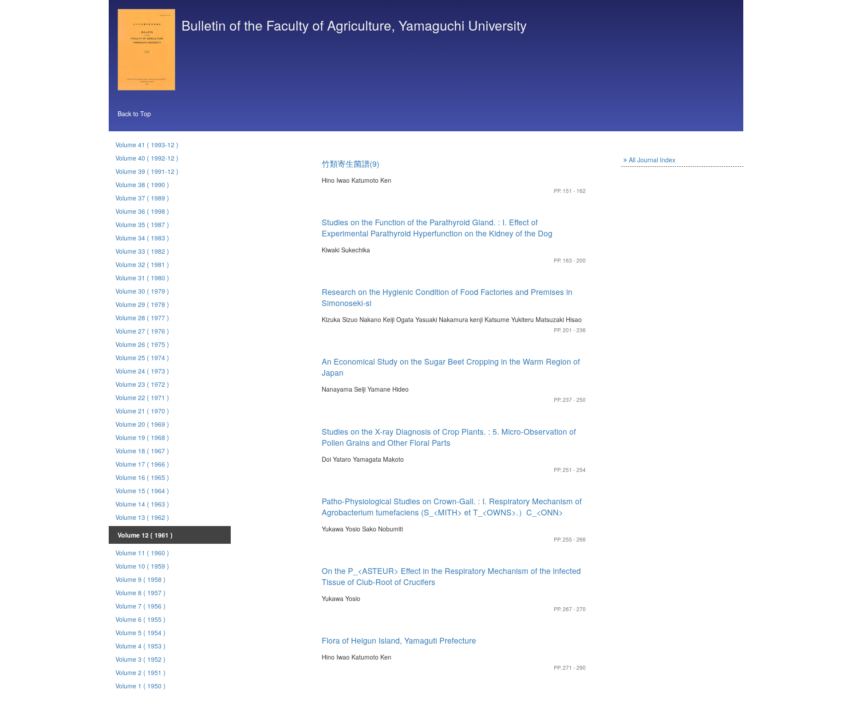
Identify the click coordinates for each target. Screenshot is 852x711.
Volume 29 (142, 304)
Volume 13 (142, 517)
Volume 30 (142, 291)
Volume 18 (142, 450)
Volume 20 (142, 424)
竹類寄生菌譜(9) (350, 163)
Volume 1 (140, 685)
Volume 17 (142, 464)
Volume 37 (142, 197)
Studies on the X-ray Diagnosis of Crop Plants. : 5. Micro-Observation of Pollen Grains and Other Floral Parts (449, 437)
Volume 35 (142, 224)
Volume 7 (140, 605)
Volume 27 (142, 330)
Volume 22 (142, 397)
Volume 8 (140, 592)
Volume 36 (142, 211)
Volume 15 (142, 490)
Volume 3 (140, 659)
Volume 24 (142, 370)
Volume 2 (140, 672)
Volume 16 (142, 477)
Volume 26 (142, 344)
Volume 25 (142, 357)
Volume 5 (140, 632)
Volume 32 (142, 264)
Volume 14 (142, 503)
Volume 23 (142, 384)
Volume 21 (142, 410)
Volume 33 (142, 251)
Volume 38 (142, 184)
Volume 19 (142, 437)
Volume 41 (146, 144)
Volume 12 (145, 534)
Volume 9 (140, 579)
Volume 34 (142, 237)
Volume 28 (142, 317)
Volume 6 (140, 619)
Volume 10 (142, 566)
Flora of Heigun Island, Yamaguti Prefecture (399, 640)
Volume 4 (140, 645)
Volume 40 (146, 157)
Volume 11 (142, 552)
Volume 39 (146, 171)
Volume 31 (142, 277)
